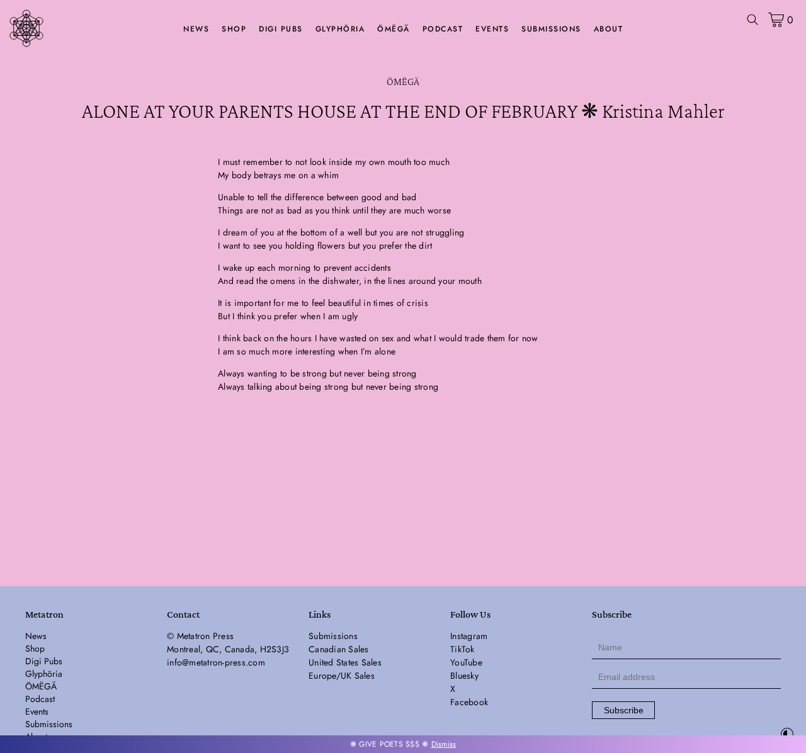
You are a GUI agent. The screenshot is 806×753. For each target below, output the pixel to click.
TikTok (462, 649)
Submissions (551, 29)
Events (492, 29)
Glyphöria (340, 29)
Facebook (469, 702)
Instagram (468, 636)
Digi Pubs (281, 29)
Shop (234, 29)
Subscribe (624, 710)
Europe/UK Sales (342, 675)
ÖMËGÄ (393, 29)
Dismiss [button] (444, 744)
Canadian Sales (339, 649)
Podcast (443, 29)
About (608, 29)
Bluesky (464, 675)
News (196, 29)
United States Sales (345, 662)
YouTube (466, 662)
